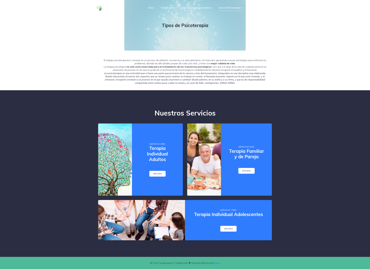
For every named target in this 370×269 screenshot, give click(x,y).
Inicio (150, 7)
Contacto (269, 7)
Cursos (253, 7)
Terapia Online (168, 7)
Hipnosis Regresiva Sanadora (197, 7)
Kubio (217, 262)
